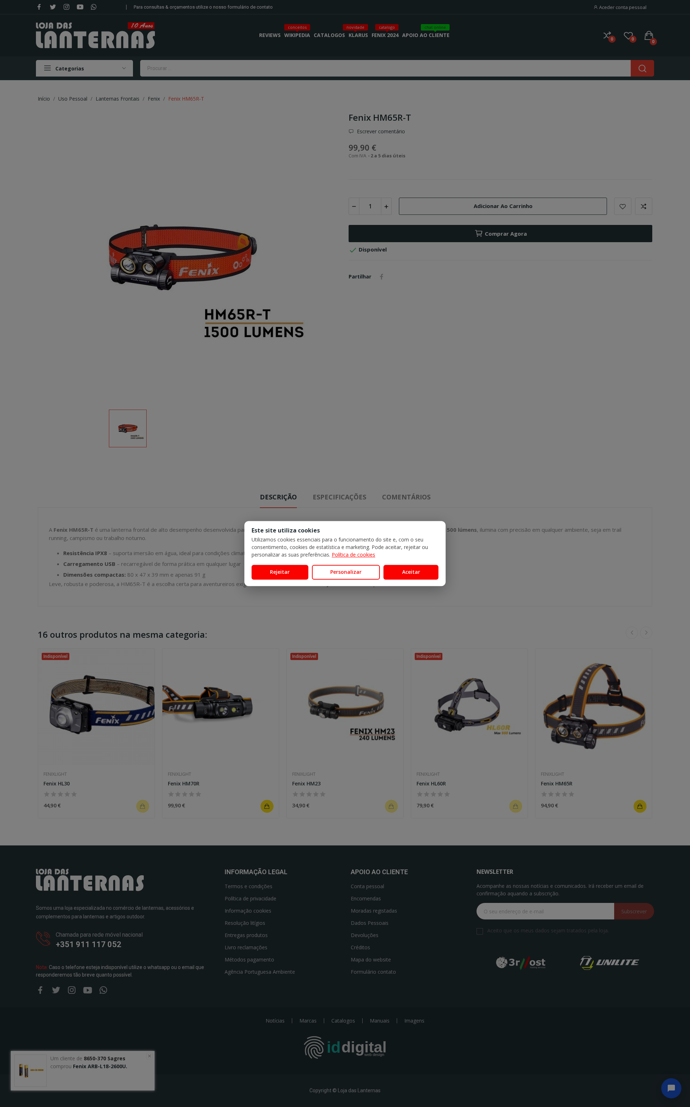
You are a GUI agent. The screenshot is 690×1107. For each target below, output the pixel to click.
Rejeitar (280, 571)
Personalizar (346, 571)
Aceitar (411, 571)
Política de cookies (353, 554)
